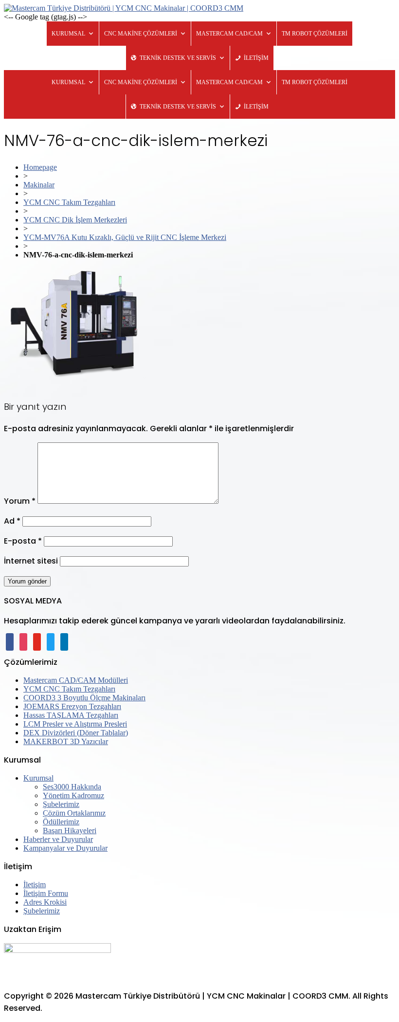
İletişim (34, 884)
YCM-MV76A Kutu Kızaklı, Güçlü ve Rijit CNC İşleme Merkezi (124, 237)
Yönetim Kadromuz (73, 795)
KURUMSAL (68, 33)
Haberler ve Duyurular (58, 839)
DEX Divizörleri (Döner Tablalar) (75, 733)
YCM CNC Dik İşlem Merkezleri (75, 220)
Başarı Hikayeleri (69, 830)
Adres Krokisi (45, 902)
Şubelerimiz (61, 804)
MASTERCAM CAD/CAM (229, 33)
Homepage (40, 167)
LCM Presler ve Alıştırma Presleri (75, 724)
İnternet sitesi (31, 560)
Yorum (20, 501)
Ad (12, 521)
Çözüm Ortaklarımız (74, 813)
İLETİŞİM (256, 58)
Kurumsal (38, 778)
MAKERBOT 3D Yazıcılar (65, 741)
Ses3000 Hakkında (72, 787)
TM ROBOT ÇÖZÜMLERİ (314, 33)
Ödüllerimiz (61, 822)
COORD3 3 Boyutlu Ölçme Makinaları (84, 698)
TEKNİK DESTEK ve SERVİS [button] (178, 58)
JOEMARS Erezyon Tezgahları (72, 706)
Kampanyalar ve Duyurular (65, 848)
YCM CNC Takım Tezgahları (69, 202)
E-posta (23, 541)
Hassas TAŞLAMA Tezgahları (70, 715)
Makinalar (38, 185)
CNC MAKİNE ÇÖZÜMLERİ (140, 33)
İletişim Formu (45, 893)
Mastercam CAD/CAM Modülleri (75, 680)
